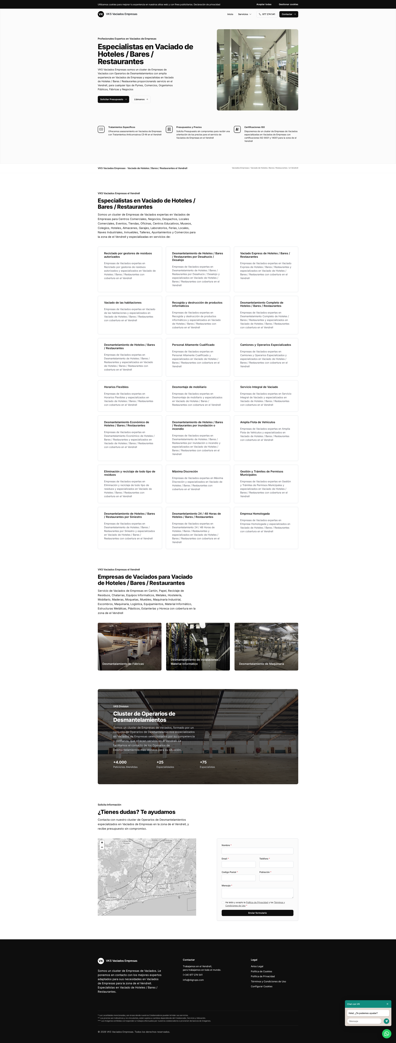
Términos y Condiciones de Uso (268, 981)
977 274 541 (268, 14)
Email (225, 858)
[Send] (386, 1021)
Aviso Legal (257, 966)
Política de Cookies (261, 971)
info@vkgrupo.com (193, 979)
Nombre (227, 845)
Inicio (230, 14)
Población (265, 872)
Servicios (243, 14)
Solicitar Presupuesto (111, 99)
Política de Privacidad (257, 902)
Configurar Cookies (261, 986)
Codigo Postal (230, 872)
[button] (147, 877)
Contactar (287, 14)
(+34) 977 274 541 (192, 974)
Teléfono (264, 858)
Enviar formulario (257, 913)
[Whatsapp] (386, 1033)
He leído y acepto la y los (255, 904)
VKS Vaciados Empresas (121, 14)
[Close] (387, 1004)
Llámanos (139, 99)
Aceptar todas (263, 4)
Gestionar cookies (288, 4)
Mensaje (227, 885)
